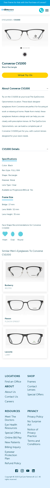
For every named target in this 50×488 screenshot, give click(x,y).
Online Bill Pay (13, 437)
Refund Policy (13, 463)
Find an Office (13, 381)
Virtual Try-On (25, 75)
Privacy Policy (35, 416)
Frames (31, 381)
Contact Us (11, 396)
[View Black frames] (25, 54)
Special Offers (35, 394)
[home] (7, 10)
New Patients (12, 442)
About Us (10, 391)
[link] (25, 276)
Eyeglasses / (8, 20)
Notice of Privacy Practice (32, 433)
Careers (9, 401)
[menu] (47, 10)
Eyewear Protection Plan (11, 455)
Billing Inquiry (13, 447)
